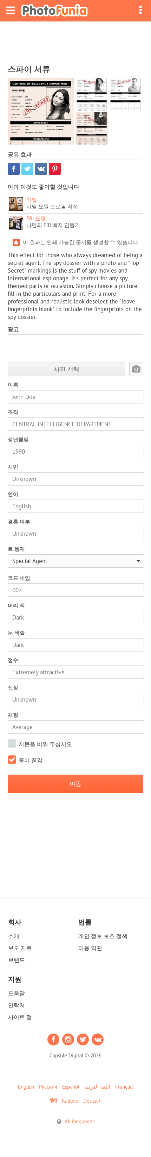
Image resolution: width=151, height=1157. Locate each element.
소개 (13, 935)
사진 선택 (66, 369)
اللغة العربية (97, 1086)
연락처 (16, 1005)
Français (124, 1086)
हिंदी (53, 1100)
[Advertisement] (75, 40)
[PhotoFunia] (54, 10)
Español (70, 1086)
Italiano (70, 1100)
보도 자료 (20, 947)
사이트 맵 (20, 1017)
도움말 (16, 993)
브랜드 (16, 959)
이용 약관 (90, 947)
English (26, 1086)
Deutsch (92, 1100)
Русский (48, 1086)
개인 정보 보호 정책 (102, 935)
